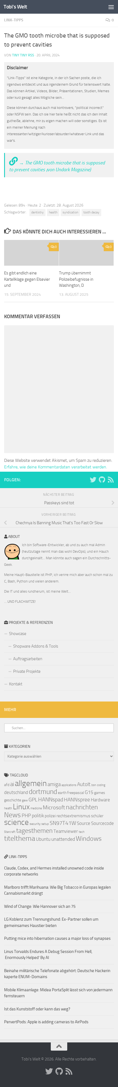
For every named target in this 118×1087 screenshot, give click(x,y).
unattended (63, 839)
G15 (89, 792)
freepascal (75, 792)
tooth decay (91, 212)
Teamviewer (66, 831)
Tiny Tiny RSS (23, 55)
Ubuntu (43, 839)
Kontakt (15, 684)
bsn (93, 785)
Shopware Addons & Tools (35, 646)
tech (82, 832)
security (35, 824)
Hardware (100, 799)
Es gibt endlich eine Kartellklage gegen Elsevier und (27, 279)
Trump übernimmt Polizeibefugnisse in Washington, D (76, 279)
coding (101, 785)
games (99, 792)
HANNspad (50, 799)
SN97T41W (63, 823)
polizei (50, 815)
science (16, 822)
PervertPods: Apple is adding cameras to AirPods (46, 1021)
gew (25, 800)
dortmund (43, 792)
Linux (21, 806)
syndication (70, 212)
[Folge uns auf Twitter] (93, 479)
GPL (33, 799)
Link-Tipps (13, 20)
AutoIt (84, 784)
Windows (89, 838)
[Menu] (111, 7)
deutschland (16, 792)
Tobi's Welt (15, 7)
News (12, 815)
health (53, 212)
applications (68, 785)
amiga (54, 784)
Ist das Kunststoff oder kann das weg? (37, 1009)
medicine (36, 808)
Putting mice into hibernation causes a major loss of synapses (57, 938)
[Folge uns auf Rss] (110, 479)
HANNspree (77, 799)
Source (83, 823)
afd (6, 784)
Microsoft (54, 807)
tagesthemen (34, 830)
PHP (26, 816)
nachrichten (82, 807)
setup (45, 824)
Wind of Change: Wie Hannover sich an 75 (39, 906)
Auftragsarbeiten (27, 658)
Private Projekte (27, 671)
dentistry (37, 212)
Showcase (17, 633)
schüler (97, 815)
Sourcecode (102, 823)
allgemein (31, 783)
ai (12, 784)
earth (62, 792)
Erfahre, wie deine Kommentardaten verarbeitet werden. (55, 466)
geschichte (12, 800)
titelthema (19, 838)
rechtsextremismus (73, 815)
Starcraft (9, 832)
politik (38, 816)
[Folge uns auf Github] (102, 479)
